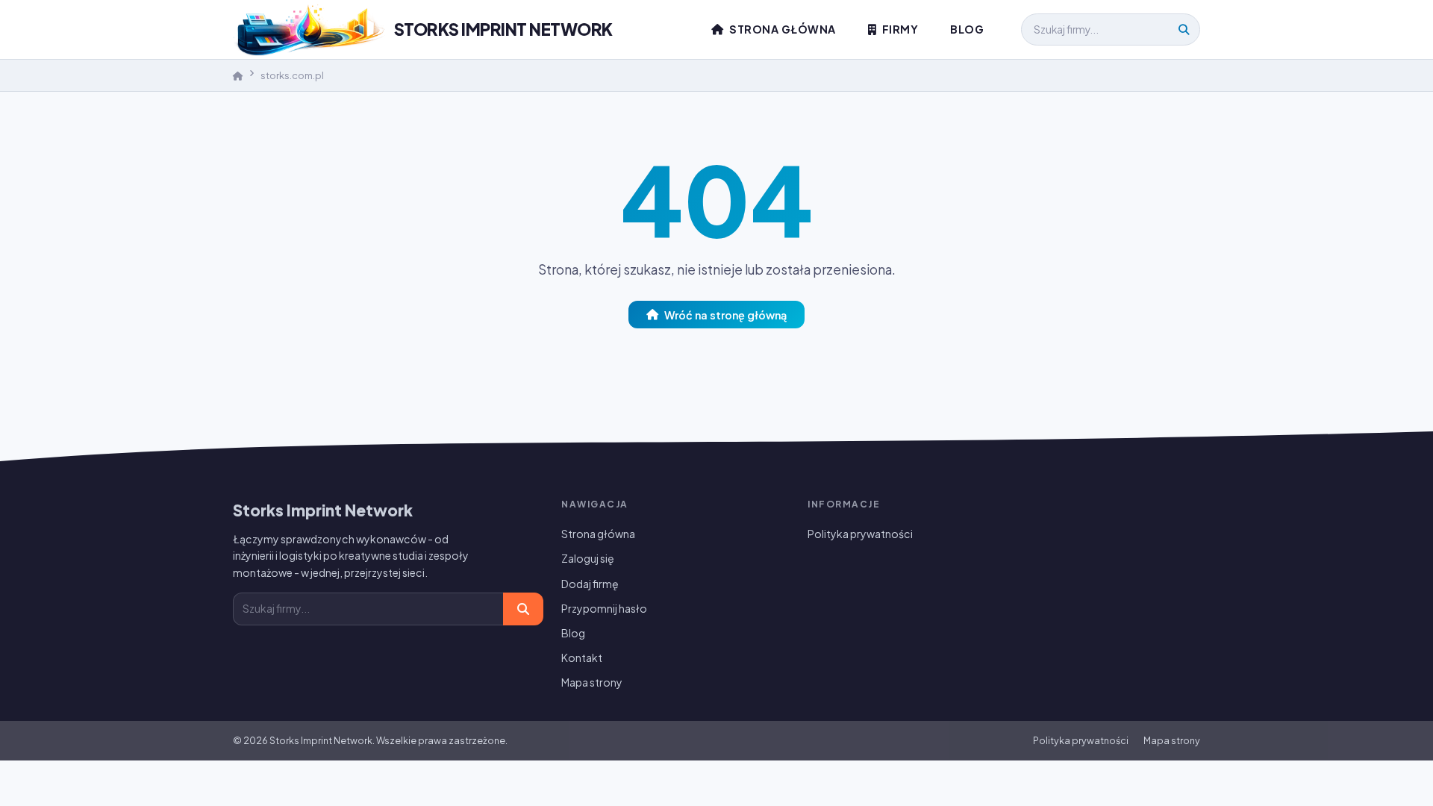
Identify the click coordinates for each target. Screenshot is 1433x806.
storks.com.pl (292, 75)
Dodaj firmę (590, 583)
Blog (967, 29)
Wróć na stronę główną (725, 314)
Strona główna (781, 29)
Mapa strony (591, 682)
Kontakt (581, 657)
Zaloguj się (587, 558)
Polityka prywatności (860, 533)
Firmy (898, 29)
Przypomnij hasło (604, 608)
